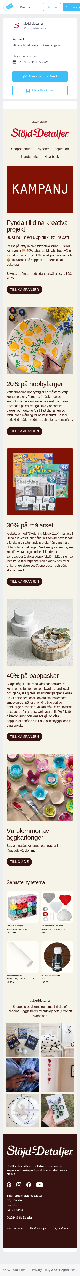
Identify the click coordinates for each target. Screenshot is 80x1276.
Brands (25, 7)
